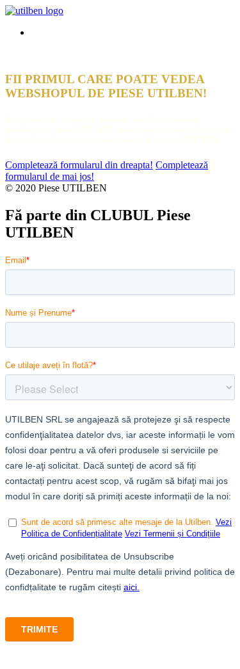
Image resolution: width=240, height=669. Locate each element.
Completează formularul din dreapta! (79, 164)
